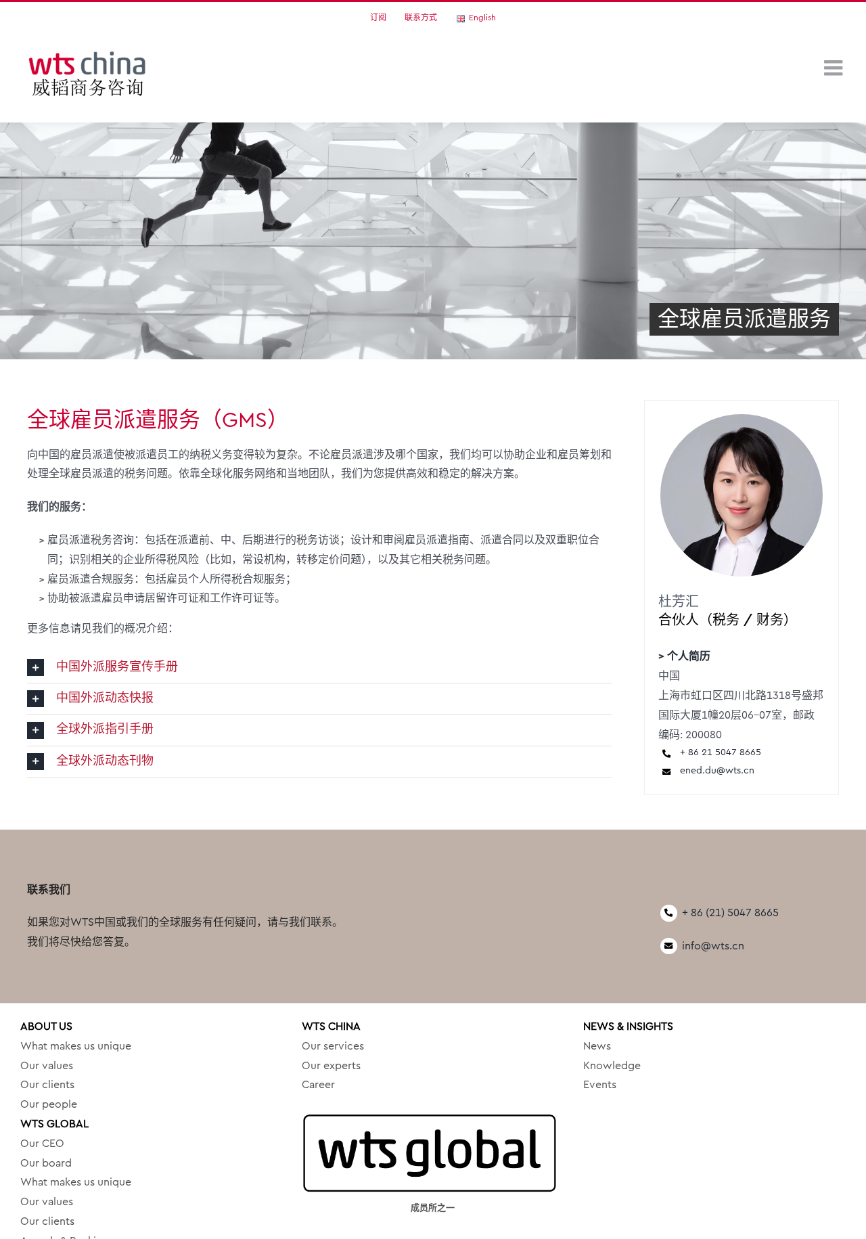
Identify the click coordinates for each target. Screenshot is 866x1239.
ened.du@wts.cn (717, 770)
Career (318, 1084)
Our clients (47, 1084)
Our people (48, 1104)
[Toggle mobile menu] (835, 67)
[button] (319, 667)
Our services (333, 1046)
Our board (46, 1163)
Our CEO (42, 1143)
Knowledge (612, 1065)
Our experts (331, 1065)
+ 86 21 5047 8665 (720, 752)
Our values (46, 1065)
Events (599, 1084)
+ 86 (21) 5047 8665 (730, 912)
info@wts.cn (713, 946)
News (597, 1046)
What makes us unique (75, 1046)
